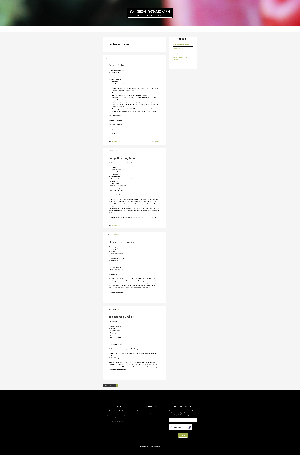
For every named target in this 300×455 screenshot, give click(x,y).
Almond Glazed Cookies (121, 242)
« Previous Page (108, 386)
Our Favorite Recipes (116, 141)
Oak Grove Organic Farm (150, 11)
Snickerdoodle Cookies (121, 316)
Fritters (157, 141)
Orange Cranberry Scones (123, 158)
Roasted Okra (176, 53)
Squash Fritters (117, 65)
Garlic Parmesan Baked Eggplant (181, 44)
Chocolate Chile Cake (178, 48)
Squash (161, 141)
